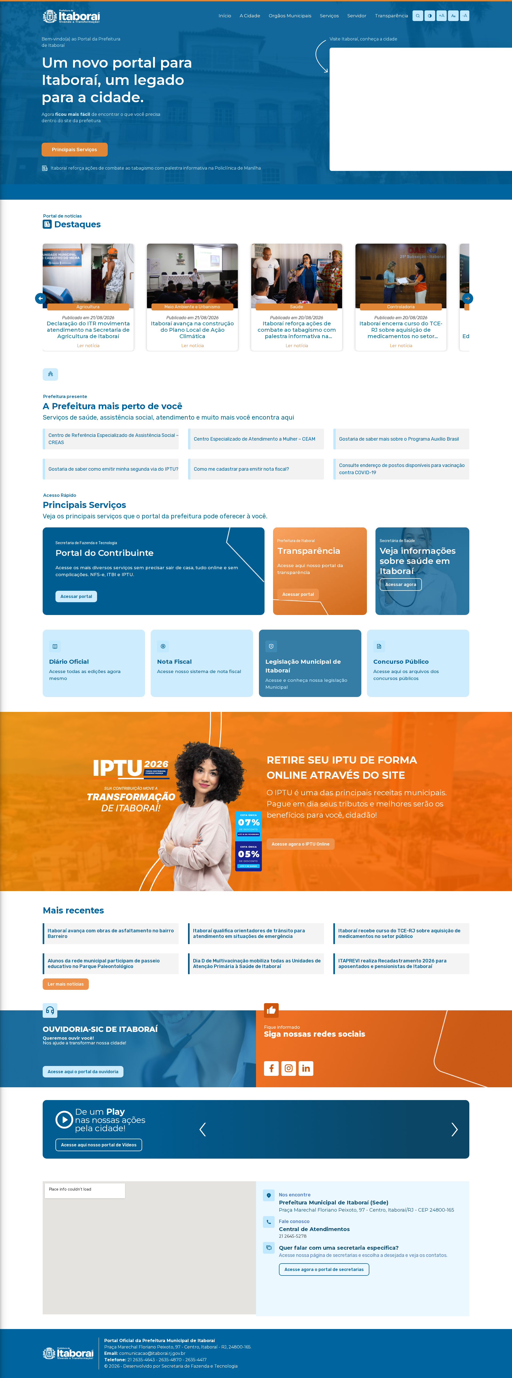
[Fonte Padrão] (453, 16)
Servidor (356, 15)
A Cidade (250, 15)
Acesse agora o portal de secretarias (324, 1269)
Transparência (391, 15)
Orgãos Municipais (290, 15)
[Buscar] (418, 16)
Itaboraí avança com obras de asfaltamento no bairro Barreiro (111, 933)
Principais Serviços (74, 150)
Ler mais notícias (66, 984)
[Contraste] (430, 16)
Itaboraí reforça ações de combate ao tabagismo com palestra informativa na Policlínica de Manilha (156, 168)
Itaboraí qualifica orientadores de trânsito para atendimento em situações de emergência (249, 933)
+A (441, 15)
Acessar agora (400, 584)
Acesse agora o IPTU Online (301, 844)
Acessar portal (76, 596)
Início (225, 15)
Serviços (329, 15)
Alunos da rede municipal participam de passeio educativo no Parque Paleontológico (104, 963)
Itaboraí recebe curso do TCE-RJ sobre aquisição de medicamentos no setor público (399, 933)
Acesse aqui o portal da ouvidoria (83, 1071)
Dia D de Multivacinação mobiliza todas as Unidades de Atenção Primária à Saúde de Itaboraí (257, 963)
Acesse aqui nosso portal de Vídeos (99, 1144)
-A (464, 15)
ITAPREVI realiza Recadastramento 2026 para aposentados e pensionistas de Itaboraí (392, 963)
